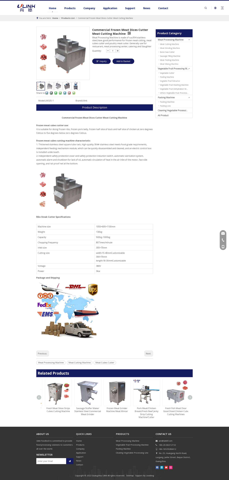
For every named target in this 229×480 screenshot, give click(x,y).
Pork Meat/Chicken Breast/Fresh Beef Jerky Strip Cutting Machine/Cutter (144, 413)
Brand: (79, 100)
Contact (163, 8)
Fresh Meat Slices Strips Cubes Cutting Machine (55, 410)
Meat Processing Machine (51, 362)
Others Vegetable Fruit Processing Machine (176, 93)
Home (52, 8)
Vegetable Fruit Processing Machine (175, 68)
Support (130, 8)
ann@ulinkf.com (165, 440)
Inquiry (103, 61)
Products (70, 8)
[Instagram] (170, 467)
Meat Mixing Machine (169, 64)
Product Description (94, 107)
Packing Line (165, 106)
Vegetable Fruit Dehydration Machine (176, 89)
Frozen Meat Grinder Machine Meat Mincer (114, 410)
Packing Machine (166, 97)
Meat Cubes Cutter (104, 362)
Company (89, 8)
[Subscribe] (69, 461)
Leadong (150, 475)
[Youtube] (166, 467)
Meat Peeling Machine (169, 60)
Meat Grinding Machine (170, 48)
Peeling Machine (167, 77)
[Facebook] (157, 467)
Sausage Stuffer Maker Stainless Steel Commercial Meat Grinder (85, 411)
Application (110, 8)
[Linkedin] (161, 467)
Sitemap (130, 475)
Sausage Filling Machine (170, 56)
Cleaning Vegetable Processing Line (175, 110)
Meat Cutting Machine (80, 362)
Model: (41, 100)
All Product (163, 115)
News (146, 8)
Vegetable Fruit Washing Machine (174, 85)
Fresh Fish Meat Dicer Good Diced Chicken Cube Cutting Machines (173, 411)
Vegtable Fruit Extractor (170, 81)
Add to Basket (123, 61)
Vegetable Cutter (167, 73)
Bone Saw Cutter (167, 52)
